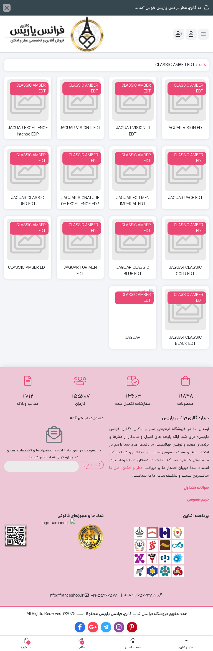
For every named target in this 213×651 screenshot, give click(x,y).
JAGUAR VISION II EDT (80, 128)
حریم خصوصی (198, 499)
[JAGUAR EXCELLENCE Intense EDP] (28, 100)
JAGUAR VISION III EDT (133, 131)
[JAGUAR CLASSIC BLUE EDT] (133, 240)
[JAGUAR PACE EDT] (185, 170)
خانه (202, 65)
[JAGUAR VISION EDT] (185, 100)
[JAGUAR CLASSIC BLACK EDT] (185, 309)
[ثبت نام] (178, 34)
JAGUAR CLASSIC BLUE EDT (132, 271)
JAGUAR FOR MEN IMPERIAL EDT (132, 201)
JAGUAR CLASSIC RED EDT (27, 201)
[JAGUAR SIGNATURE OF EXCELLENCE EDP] (80, 170)
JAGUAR (132, 337)
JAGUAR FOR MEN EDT (80, 271)
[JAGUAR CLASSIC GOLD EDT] (185, 240)
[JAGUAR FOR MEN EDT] (80, 240)
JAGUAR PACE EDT (185, 198)
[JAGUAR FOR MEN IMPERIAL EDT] (133, 170)
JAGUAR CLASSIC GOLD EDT (185, 271)
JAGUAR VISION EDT (185, 128)
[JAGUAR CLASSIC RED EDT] (28, 170)
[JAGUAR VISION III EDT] (133, 100)
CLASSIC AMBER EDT (27, 267)
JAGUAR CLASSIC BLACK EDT (185, 341)
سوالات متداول (196, 487)
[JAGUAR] (133, 309)
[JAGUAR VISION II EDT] (80, 100)
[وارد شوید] (191, 34)
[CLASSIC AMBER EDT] (28, 240)
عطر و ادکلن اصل (128, 468)
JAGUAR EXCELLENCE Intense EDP (28, 131)
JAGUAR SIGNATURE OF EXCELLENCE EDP (80, 201)
